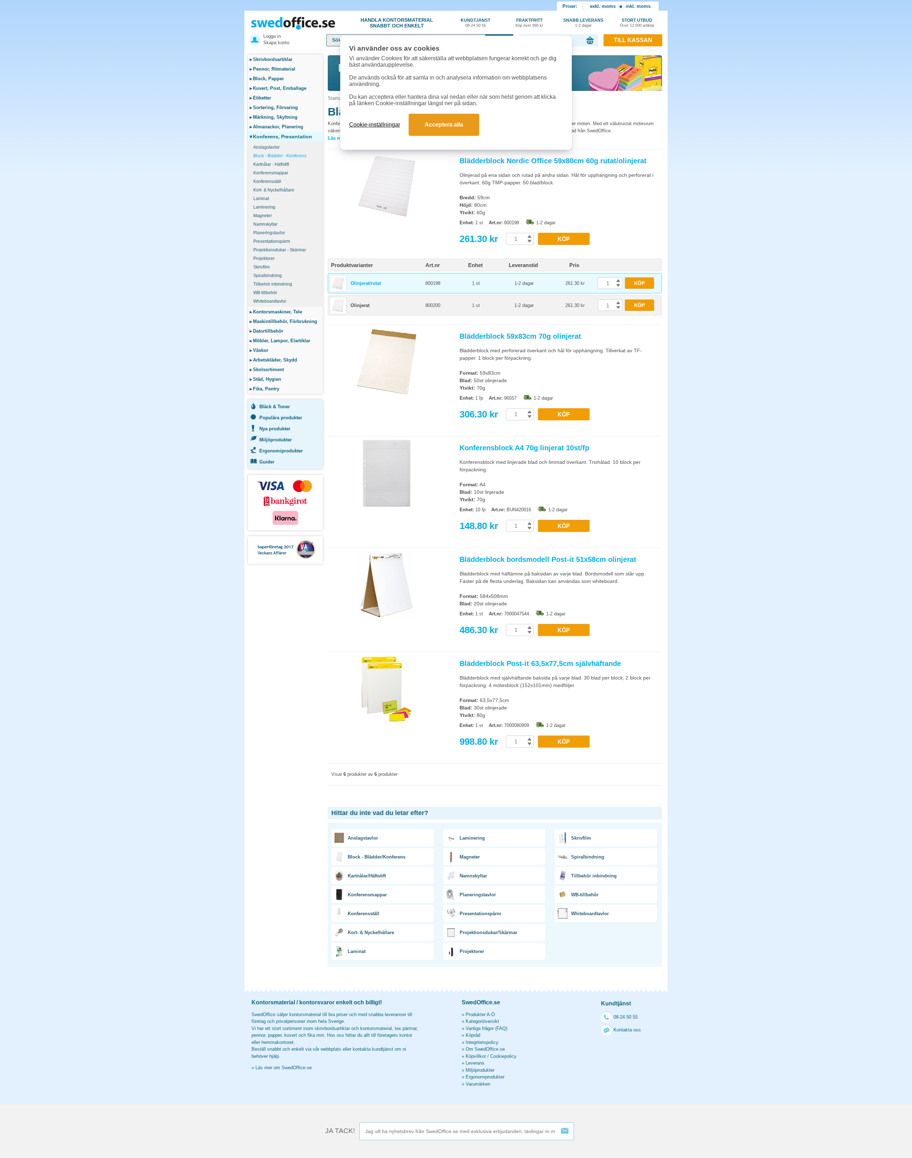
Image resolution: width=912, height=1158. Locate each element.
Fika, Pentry (264, 388)
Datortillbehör (266, 331)
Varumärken (478, 1084)
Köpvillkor (476, 1056)
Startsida (337, 98)
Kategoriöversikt (482, 1021)
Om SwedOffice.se (485, 1049)
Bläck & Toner (274, 406)
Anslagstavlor (266, 147)
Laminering (264, 207)
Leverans (475, 1063)
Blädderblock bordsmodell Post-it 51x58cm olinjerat (548, 559)
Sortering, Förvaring (274, 107)
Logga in (272, 36)
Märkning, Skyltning (273, 117)
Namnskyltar (265, 224)
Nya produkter (274, 428)
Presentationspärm (271, 241)
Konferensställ (267, 181)
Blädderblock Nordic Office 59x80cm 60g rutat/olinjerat (553, 161)
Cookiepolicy (503, 1056)
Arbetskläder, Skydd (273, 360)
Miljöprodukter (275, 439)
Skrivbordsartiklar (271, 59)
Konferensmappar (270, 172)
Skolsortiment (267, 369)
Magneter (262, 215)
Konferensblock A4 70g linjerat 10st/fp (524, 448)
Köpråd (473, 1035)
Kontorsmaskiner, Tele (276, 311)
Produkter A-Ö (480, 1014)
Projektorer (264, 258)
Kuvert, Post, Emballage (278, 88)
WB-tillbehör (265, 292)
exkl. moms (603, 6)
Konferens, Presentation (281, 136)
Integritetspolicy (482, 1042)
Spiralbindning (267, 275)
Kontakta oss (627, 1030)
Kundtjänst (475, 22)
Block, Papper (267, 78)
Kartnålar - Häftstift (271, 164)
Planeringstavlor (269, 232)
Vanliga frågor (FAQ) (486, 1028)
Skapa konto (276, 42)
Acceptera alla (444, 125)
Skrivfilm (261, 267)
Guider (266, 462)
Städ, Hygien (265, 379)
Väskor (259, 350)
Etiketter (260, 98)
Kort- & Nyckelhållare (273, 190)
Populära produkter (280, 417)
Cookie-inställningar (374, 125)
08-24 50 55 (625, 1017)
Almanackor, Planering (276, 126)
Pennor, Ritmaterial (272, 69)
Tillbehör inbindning (272, 284)
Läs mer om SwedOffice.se (283, 1067)
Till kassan (633, 40)
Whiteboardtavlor (269, 301)
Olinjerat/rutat (366, 283)
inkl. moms (638, 6)
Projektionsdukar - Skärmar (279, 249)
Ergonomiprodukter (281, 451)
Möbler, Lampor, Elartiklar (280, 340)
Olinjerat (360, 305)
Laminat (261, 198)
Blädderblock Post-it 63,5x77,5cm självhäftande (540, 663)
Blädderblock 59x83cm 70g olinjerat (520, 336)
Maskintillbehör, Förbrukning (283, 321)
